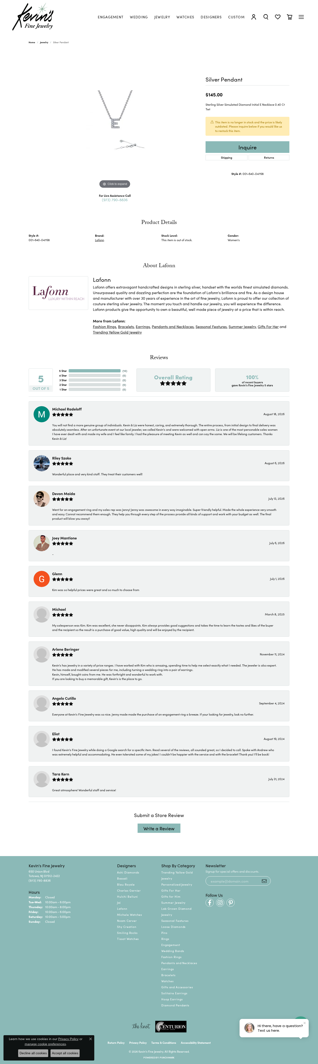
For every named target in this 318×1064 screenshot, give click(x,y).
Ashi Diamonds (128, 872)
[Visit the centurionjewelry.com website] (170, 1026)
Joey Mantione (64, 537)
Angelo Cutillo (64, 698)
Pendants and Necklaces (173, 326)
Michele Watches (129, 914)
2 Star (63, 385)
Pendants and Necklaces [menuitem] (179, 963)
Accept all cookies (65, 1053)
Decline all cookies (33, 1053)
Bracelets (126, 326)
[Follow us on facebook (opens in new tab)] (210, 903)
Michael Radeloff (67, 408)
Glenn (57, 573)
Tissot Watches (128, 939)
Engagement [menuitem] (170, 945)
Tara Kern (60, 773)
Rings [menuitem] (165, 939)
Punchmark (167, 1057)
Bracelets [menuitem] (168, 975)
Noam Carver (127, 921)
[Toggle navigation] (301, 16)
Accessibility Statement (196, 1042)
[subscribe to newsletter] (264, 881)
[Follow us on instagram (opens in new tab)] (220, 903)
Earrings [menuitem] (167, 969)
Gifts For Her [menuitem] (170, 890)
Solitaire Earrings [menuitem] (174, 993)
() (124, 371)
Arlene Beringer (65, 649)
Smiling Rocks (127, 933)
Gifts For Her (268, 326)
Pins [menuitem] (164, 933)
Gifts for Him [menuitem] (170, 896)
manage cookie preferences (45, 1044)
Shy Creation (126, 927)
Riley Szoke (61, 457)
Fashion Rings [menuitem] (171, 957)
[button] (254, 17)
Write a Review (159, 828)
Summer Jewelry (242, 326)
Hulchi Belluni (127, 896)
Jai (119, 902)
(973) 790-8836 (115, 199)
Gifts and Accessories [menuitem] (177, 987)
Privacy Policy (138, 1042)
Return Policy (116, 1042)
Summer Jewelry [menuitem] (173, 902)
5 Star (63, 371)
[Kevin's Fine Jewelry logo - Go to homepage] (33, 17)
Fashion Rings (104, 326)
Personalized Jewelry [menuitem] (176, 884)
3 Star (63, 380)
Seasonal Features (211, 326)
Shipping (226, 157)
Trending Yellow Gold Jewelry (117, 332)
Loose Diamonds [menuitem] (173, 927)
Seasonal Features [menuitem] (175, 921)
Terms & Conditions (163, 1042)
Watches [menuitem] (167, 981)
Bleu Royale (126, 884)
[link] (110, 16)
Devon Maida (63, 493)
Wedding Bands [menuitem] (172, 951)
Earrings (143, 326)
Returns (269, 157)
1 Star (63, 389)
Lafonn (99, 240)
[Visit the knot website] (141, 1026)
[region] (115, 120)
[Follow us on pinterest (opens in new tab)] (231, 903)
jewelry (44, 42)
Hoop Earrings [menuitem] (172, 999)
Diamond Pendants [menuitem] (175, 1005)
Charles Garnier (129, 890)
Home (32, 42)
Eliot (56, 733)
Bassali (122, 878)
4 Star (63, 375)
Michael (59, 609)
